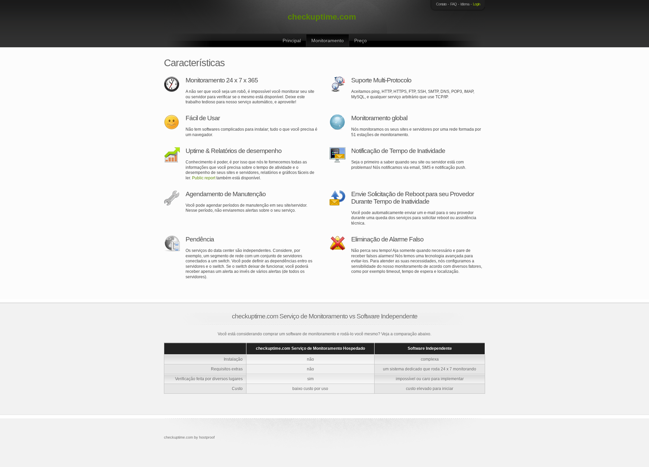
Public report (203, 178)
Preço (360, 40)
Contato (441, 4)
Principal (292, 40)
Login (476, 4)
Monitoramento (327, 40)
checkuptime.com (322, 16)
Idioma (464, 4)
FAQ (453, 4)
